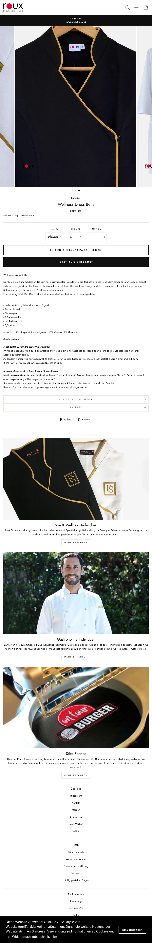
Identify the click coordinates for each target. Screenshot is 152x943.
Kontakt (76, 803)
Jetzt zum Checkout (76, 261)
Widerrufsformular (76, 859)
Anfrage (76, 407)
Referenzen (76, 817)
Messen (76, 810)
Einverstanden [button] (132, 929)
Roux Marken (76, 824)
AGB (76, 845)
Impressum (76, 796)
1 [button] (73, 191)
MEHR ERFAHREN (76, 542)
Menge (96, 229)
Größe (75, 229)
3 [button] (79, 191)
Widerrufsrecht (75, 852)
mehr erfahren (76, 656)
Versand (75, 873)
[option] (76, 106)
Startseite (75, 198)
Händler (75, 831)
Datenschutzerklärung (76, 866)
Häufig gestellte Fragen (76, 880)
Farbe (55, 229)
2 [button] (76, 191)
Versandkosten (27, 215)
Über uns (76, 789)
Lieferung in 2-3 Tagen (75, 399)
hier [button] (54, 936)
